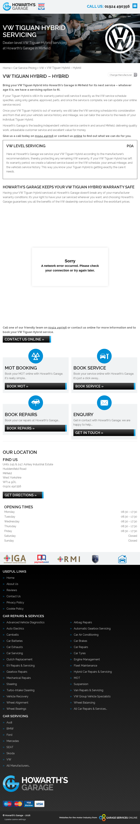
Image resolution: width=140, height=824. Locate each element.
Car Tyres (80, 653)
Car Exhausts (14, 647)
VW (8, 759)
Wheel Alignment (17, 702)
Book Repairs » (20, 428)
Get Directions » (21, 495)
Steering (11, 684)
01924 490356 (108, 6)
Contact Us (13, 596)
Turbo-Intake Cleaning (20, 690)
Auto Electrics (15, 628)
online (78, 136)
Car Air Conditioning (86, 634)
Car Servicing (14, 653)
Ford (9, 735)
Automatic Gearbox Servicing (92, 628)
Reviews (11, 590)
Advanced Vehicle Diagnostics (25, 622)
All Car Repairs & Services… (90, 708)
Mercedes (12, 741)
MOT (77, 678)
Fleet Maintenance (85, 665)
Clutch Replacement (19, 659)
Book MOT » (17, 386)
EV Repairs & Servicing (20, 665)
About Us (12, 584)
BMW (10, 728)
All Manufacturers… (18, 765)
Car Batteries (14, 641)
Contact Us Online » (24, 339)
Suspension (81, 684)
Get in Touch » (89, 433)
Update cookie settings (15, 819)
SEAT (9, 747)
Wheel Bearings (16, 708)
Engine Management (87, 659)
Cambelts (12, 634)
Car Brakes (80, 641)
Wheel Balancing (84, 702)
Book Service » (89, 386)
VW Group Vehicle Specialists (92, 696)
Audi (9, 722)
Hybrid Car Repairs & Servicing (93, 671)
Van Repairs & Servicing (88, 690)
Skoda (10, 753)
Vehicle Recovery (17, 696)
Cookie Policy (15, 608)
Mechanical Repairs (18, 678)
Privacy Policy (15, 602)
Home (10, 578)
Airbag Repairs (83, 622)
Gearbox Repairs (16, 671)
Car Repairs (81, 647)
